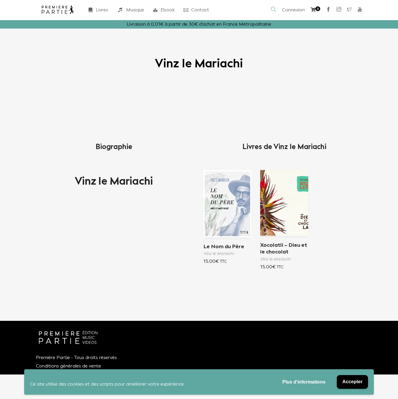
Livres (102, 10)
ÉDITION (90, 333)
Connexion (293, 10)
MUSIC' (88, 337)
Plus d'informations (303, 381)
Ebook (168, 10)
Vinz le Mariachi (114, 181)
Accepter (352, 381)
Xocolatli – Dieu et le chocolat (283, 248)
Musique (135, 10)
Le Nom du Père (223, 246)
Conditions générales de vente (68, 366)
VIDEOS (89, 342)
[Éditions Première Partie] (58, 10)
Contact (200, 10)
